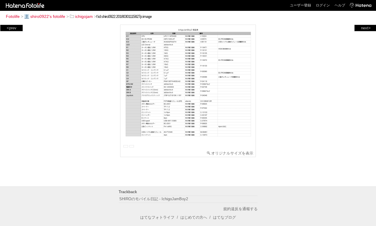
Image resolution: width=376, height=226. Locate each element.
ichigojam (84, 16)
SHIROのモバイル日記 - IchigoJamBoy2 (153, 199)
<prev (11, 28)
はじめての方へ (193, 217)
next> (366, 28)
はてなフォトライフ (157, 217)
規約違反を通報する (240, 209)
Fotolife (13, 16)
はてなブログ (224, 217)
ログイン (323, 5)
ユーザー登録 (300, 5)
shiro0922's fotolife (47, 16)
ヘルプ (340, 5)
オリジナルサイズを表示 (232, 153)
